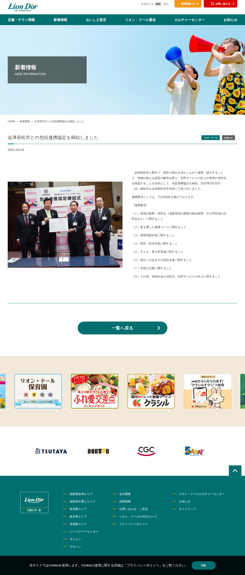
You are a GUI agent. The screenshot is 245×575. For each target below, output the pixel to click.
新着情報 (25, 121)
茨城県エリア (78, 524)
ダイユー (75, 539)
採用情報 (125, 501)
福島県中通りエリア (82, 501)
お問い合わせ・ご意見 (133, 509)
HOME (11, 121)
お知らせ (184, 501)
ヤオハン (75, 546)
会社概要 (125, 493)
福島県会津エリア (81, 493)
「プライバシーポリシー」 (143, 565)
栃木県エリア (78, 516)
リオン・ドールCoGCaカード (138, 516)
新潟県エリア (78, 509)
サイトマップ (187, 509)
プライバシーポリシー (133, 524)
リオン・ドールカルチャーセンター (202, 493)
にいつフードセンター (84, 531)
